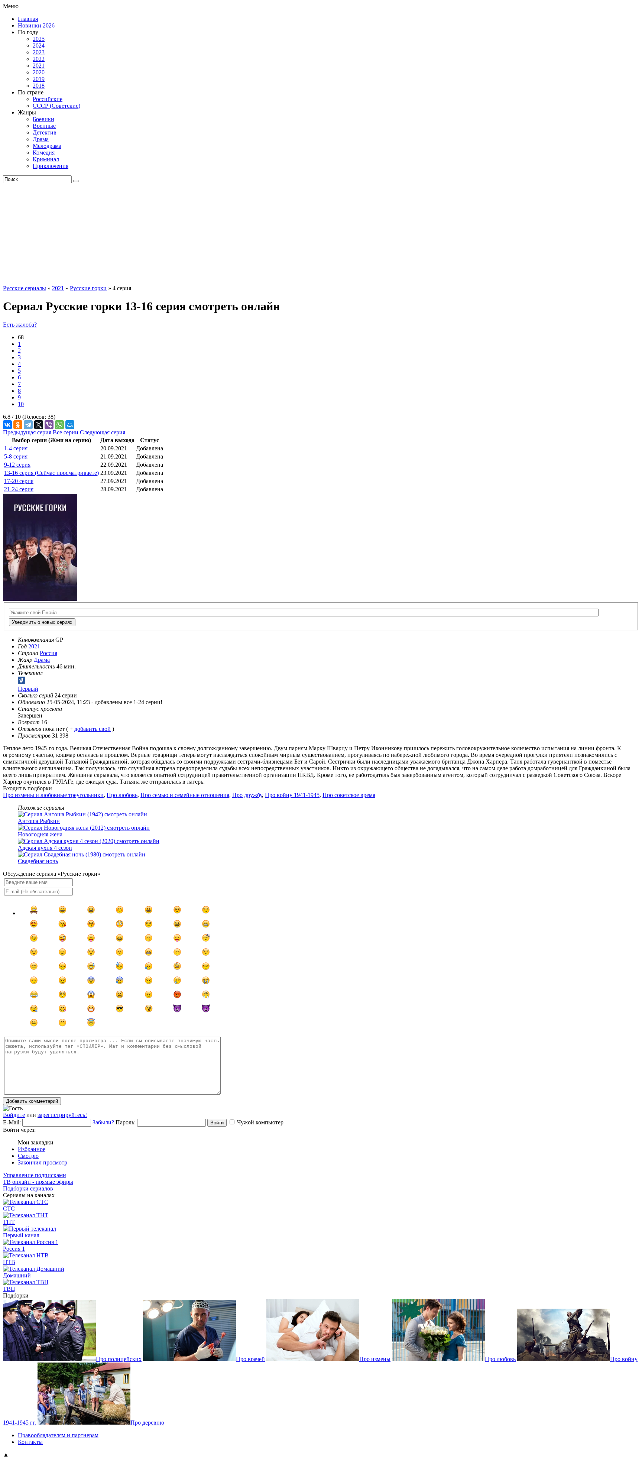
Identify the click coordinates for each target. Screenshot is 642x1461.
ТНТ (9, 1222)
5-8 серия (15, 456)
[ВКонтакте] (7, 424)
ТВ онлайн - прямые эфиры (38, 1182)
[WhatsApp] (59, 424)
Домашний (17, 1275)
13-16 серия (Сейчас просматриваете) (51, 473)
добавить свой (92, 729)
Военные (44, 126)
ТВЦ (9, 1289)
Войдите (14, 1115)
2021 (39, 65)
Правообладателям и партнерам (58, 1435)
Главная (28, 19)
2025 (39, 39)
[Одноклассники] (17, 424)
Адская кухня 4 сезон (45, 848)
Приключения (50, 166)
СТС (9, 1208)
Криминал (46, 159)
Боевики (43, 119)
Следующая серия (102, 432)
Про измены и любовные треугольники (53, 795)
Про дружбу (247, 795)
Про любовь (122, 795)
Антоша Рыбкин (39, 821)
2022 (39, 59)
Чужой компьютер (260, 1122)
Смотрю (28, 1156)
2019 (39, 79)
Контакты (30, 1442)
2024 (39, 45)
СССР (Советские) (56, 106)
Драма (41, 139)
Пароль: (126, 1122)
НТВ (9, 1262)
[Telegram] (28, 424)
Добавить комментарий (32, 1101)
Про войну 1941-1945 (292, 795)
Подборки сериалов (28, 1188)
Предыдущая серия (27, 432)
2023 (39, 52)
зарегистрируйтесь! (62, 1115)
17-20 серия (18, 481)
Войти (217, 1122)
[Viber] (49, 424)
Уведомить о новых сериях (42, 622)
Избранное (31, 1149)
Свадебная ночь (38, 861)
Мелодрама (47, 146)
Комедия (44, 152)
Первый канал (21, 1235)
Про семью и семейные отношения (184, 795)
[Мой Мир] (69, 424)
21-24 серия (18, 489)
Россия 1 (14, 1248)
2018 (39, 85)
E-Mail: (12, 1122)
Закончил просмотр (42, 1162)
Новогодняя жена (40, 834)
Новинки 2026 (36, 25)
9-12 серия (17, 464)
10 (21, 404)
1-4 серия (15, 448)
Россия (48, 653)
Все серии (65, 432)
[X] (38, 424)
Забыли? (103, 1122)
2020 (39, 72)
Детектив (44, 132)
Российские (47, 99)
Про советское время (348, 795)
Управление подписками (34, 1175)
